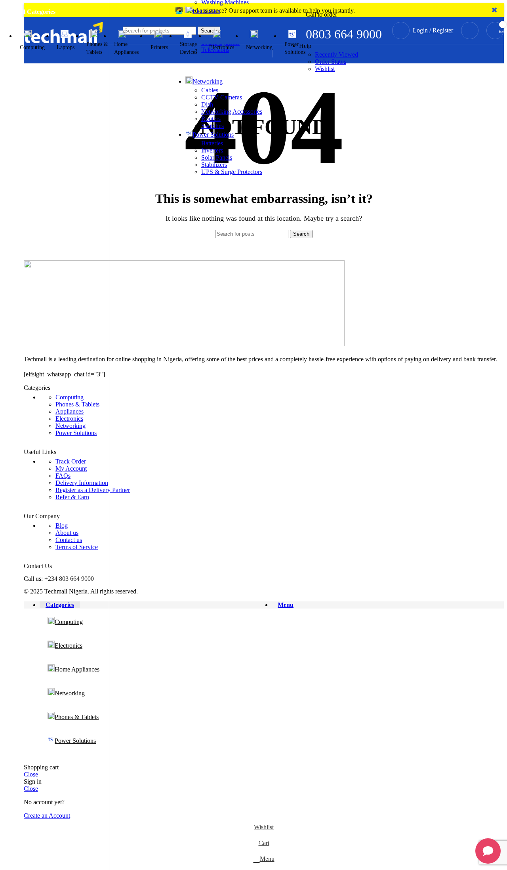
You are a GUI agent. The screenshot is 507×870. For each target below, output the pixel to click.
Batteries (212, 143)
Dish (207, 104)
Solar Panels (216, 157)
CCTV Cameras (221, 97)
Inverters (212, 150)
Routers (211, 118)
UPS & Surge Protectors (231, 171)
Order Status (330, 61)
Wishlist (325, 68)
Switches (212, 125)
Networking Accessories (231, 111)
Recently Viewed (336, 54)
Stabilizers (214, 164)
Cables (209, 90)
